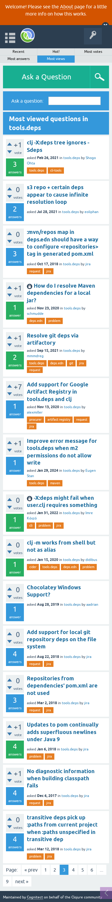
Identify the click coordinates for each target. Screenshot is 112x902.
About (66, 6)
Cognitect (35, 897)
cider (32, 567)
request (34, 271)
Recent (18, 52)
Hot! (56, 52)
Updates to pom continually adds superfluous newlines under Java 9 (63, 731)
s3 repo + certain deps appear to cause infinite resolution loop (57, 194)
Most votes (93, 52)
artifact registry (58, 419)
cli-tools (56, 170)
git (71, 363)
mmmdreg (35, 356)
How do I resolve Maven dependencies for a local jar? (61, 293)
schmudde (35, 314)
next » (21, 881)
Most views (56, 59)
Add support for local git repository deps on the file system (61, 639)
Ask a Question (46, 77)
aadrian (92, 604)
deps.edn (35, 321)
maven (55, 483)
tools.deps (71, 158)
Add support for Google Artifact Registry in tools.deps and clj (57, 391)
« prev (31, 869)
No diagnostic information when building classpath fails (61, 778)
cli (31, 525)
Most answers (18, 59)
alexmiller (35, 412)
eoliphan (92, 212)
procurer (35, 419)
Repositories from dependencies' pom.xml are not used (62, 685)
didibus (91, 560)
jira (87, 264)
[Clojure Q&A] (27, 35)
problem (54, 321)
